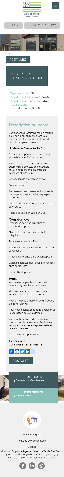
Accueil (8, 53)
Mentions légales (32, 434)
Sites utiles (50, 457)
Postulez (18, 59)
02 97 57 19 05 (13, 24)
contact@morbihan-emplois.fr (42, 24)
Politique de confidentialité (32, 440)
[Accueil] (32, 9)
